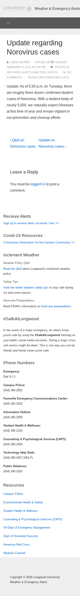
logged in (37, 184)
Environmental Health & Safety (23, 502)
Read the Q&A (12, 268)
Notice (53, 72)
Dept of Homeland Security (20, 536)
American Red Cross (16, 544)
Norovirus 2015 (57, 77)
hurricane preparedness (56, 306)
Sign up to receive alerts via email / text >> (31, 223)
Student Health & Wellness (20, 510)
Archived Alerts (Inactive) (26, 72)
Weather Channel (14, 553)
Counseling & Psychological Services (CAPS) (32, 519)
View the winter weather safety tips (25, 287)
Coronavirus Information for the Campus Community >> (39, 242)
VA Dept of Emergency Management (26, 527)
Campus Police (13, 494)
